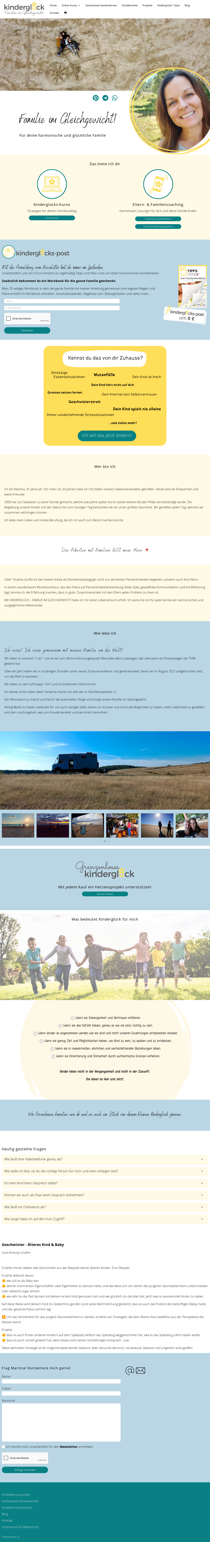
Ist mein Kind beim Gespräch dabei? (31, 1267)
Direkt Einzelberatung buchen (158, 226)
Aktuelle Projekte (105, 978)
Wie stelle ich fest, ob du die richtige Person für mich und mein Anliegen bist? (61, 1255)
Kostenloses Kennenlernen (158, 218)
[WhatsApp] (114, 99)
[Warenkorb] (65, 13)
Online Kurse (52, 217)
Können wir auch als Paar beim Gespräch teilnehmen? (44, 1279)
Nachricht (8, 1485)
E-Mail (7, 1473)
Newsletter (27, 330)
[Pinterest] (96, 99)
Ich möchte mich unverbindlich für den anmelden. (50, 1531)
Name (7, 1461)
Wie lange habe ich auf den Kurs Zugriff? (34, 1303)
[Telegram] (105, 99)
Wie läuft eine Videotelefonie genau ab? (33, 1243)
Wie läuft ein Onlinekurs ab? (25, 1291)
